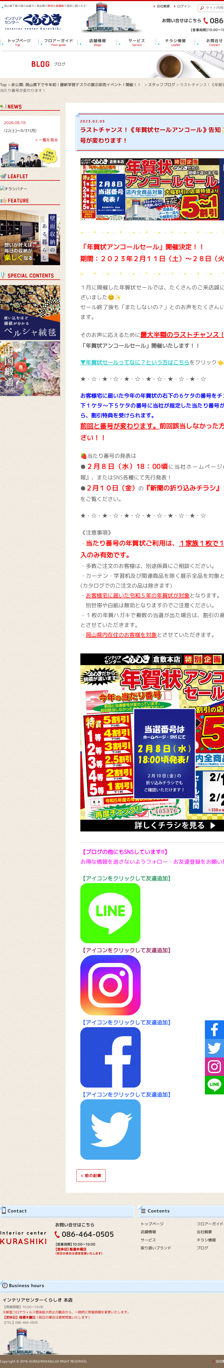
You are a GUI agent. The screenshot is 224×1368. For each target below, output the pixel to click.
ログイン (183, 6)
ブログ (202, 1247)
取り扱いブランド (156, 1247)
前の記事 (91, 1175)
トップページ (152, 1223)
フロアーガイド (210, 1223)
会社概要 (163, 6)
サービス (148, 1240)
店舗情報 (148, 1231)
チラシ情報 (206, 1240)
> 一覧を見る (46, 139)
